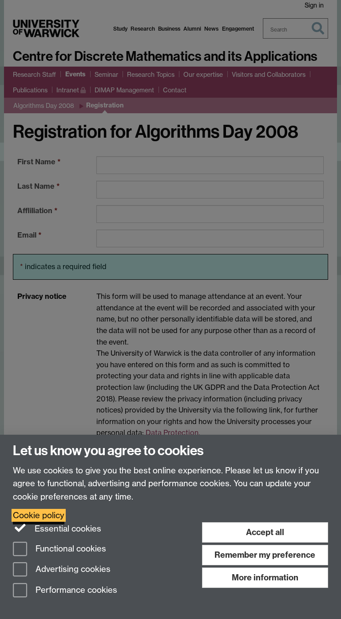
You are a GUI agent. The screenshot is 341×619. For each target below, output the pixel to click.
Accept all (265, 532)
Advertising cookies (72, 569)
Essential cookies (66, 529)
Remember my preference (264, 555)
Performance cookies (75, 590)
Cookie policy (38, 515)
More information (265, 577)
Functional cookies (69, 549)
